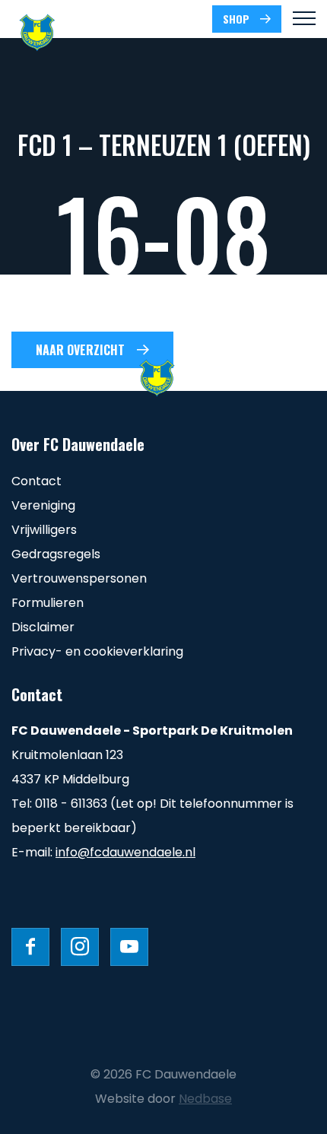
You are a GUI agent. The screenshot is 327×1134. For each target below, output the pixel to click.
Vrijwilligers (44, 529)
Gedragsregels (55, 554)
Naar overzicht (80, 350)
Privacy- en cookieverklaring (97, 651)
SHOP (236, 19)
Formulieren (47, 602)
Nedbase (205, 1098)
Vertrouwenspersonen (79, 578)
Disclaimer (43, 627)
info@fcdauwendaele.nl (125, 852)
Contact (36, 481)
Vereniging (43, 505)
